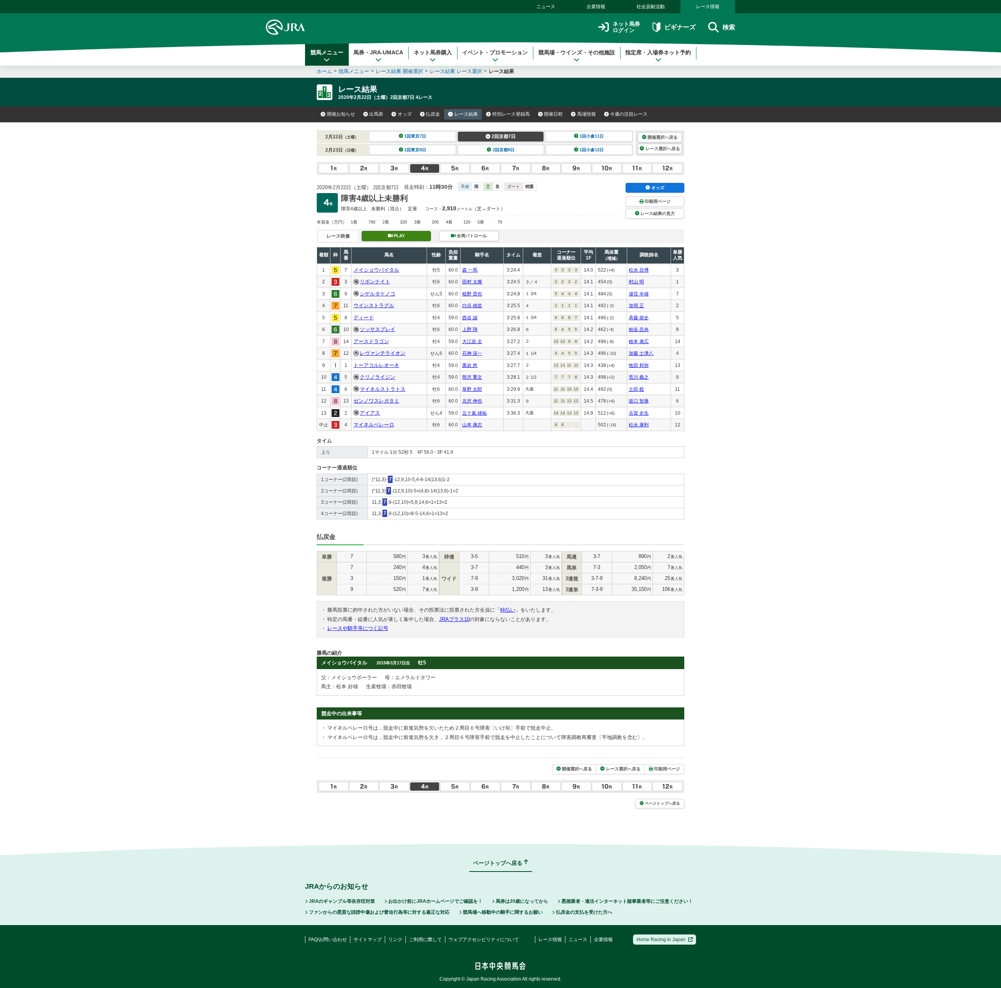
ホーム (324, 71)
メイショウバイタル (376, 270)
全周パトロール (472, 235)
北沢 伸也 (472, 401)
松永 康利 (639, 425)
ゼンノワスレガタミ (376, 401)
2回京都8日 (504, 149)
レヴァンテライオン (382, 353)
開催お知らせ (341, 114)
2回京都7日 (504, 136)
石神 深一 (472, 353)
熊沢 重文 (472, 377)
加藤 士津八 (641, 353)
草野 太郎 (472, 389)
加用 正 (636, 305)
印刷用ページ (658, 201)
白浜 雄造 (472, 305)
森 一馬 (469, 270)
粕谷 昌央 (639, 329)
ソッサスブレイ (377, 329)
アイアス (370, 413)
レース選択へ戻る (663, 148)
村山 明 (636, 282)
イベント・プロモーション (495, 52)
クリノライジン (377, 377)
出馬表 (376, 114)
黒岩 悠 (469, 365)
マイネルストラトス (382, 389)
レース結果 (466, 114)
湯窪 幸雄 (639, 294)
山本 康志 (472, 425)
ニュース (545, 6)
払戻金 (433, 114)
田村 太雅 (472, 282)
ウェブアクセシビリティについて (483, 939)
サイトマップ (367, 939)
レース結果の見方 (657, 213)
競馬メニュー (326, 52)
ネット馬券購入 (433, 52)
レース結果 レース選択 (456, 71)
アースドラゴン (371, 341)
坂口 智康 (639, 401)
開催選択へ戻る (663, 137)
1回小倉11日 (591, 136)
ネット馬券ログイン (626, 27)
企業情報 (596, 6)
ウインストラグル (373, 305)
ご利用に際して (425, 939)
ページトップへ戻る (662, 803)
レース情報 (707, 6)
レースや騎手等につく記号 (357, 628)
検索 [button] (729, 27)
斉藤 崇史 (639, 317)
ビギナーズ (679, 27)
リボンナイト (375, 282)
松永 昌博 (639, 270)
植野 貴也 (472, 294)
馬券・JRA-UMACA (378, 52)
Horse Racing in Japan (661, 939)
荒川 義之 (639, 377)
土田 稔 (636, 389)
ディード (363, 317)
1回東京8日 (415, 149)
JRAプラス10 (454, 619)
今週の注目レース (629, 114)
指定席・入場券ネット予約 (658, 52)
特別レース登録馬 (511, 114)
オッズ (405, 114)
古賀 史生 (639, 413)
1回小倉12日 (591, 149)
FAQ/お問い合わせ (328, 939)
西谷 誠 (469, 317)
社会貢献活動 (651, 6)
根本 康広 (639, 341)
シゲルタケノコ (377, 294)
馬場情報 (586, 114)
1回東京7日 (415, 136)
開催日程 (553, 114)
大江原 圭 (472, 341)
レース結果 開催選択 (399, 71)
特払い (507, 610)
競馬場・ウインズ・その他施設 (576, 52)
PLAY (399, 235)
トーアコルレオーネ (376, 365)
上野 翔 (469, 329)
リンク (395, 939)
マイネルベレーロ (373, 425)
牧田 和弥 (639, 365)
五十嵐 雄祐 (474, 413)
